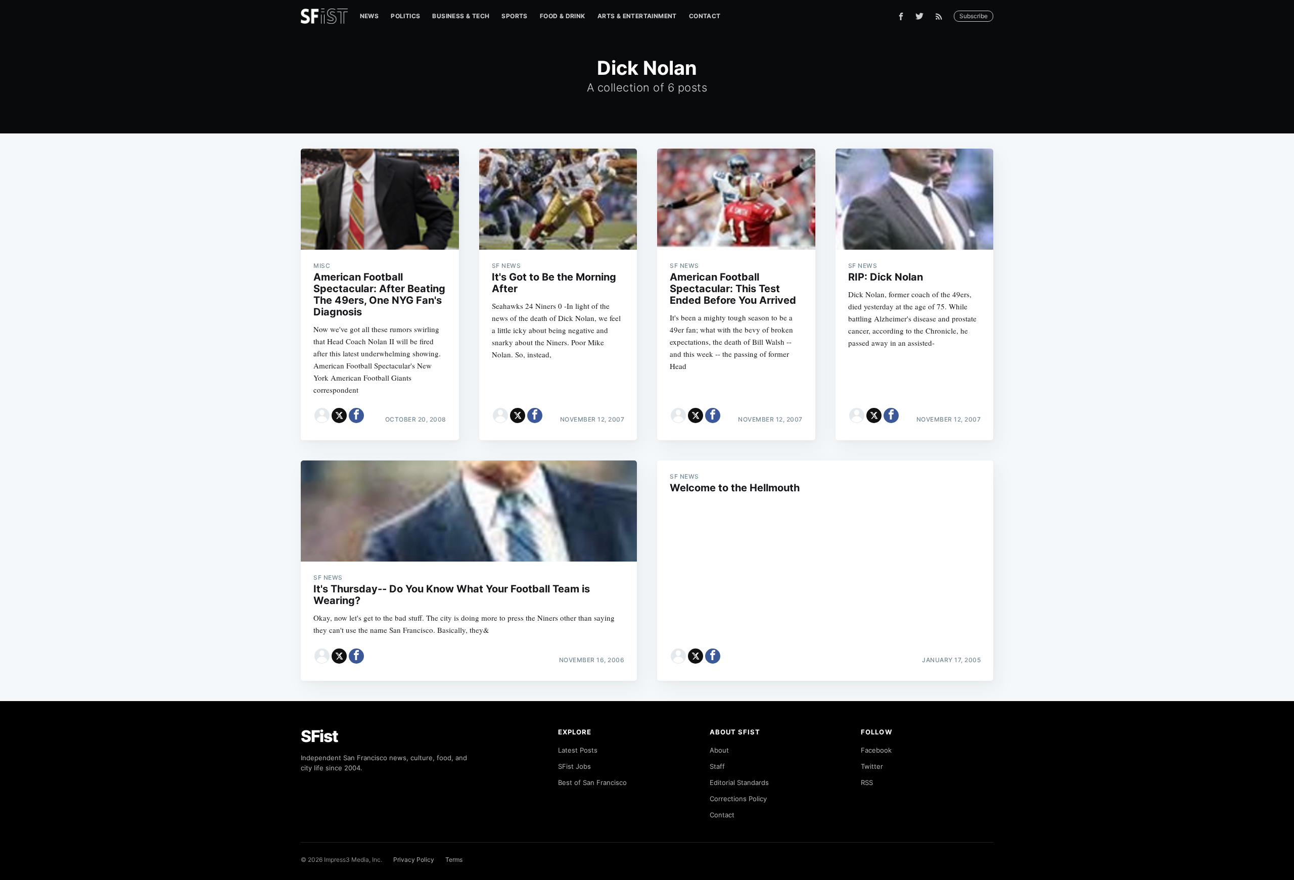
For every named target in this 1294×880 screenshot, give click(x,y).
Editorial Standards (739, 782)
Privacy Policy (413, 859)
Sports (514, 16)
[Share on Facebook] (356, 415)
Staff (717, 766)
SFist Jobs (574, 766)
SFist (319, 736)
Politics (405, 16)
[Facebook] (901, 16)
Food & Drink (562, 16)
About (719, 750)
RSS (867, 782)
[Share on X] (339, 415)
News (369, 16)
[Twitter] (919, 16)
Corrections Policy (738, 799)
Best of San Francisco (592, 782)
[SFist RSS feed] (941, 16)
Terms (454, 859)
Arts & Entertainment (637, 16)
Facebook (876, 750)
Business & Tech (460, 16)
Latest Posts (577, 750)
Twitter (872, 766)
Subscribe (973, 16)
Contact (705, 16)
